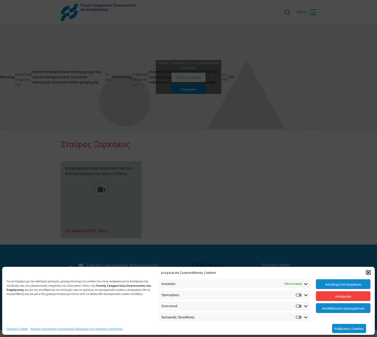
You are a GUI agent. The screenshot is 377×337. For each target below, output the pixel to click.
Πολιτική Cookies (17, 329)
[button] (368, 272)
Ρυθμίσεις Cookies (349, 328)
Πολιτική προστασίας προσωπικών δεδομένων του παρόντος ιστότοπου (76, 329)
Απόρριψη (343, 296)
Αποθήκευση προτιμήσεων (343, 308)
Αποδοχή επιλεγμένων (343, 284)
